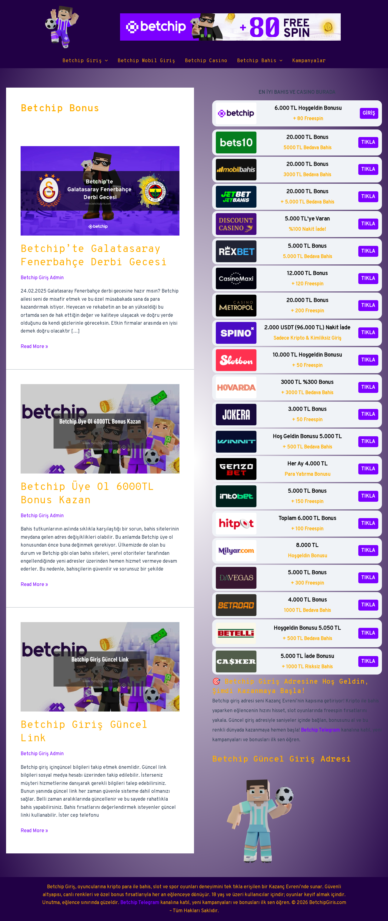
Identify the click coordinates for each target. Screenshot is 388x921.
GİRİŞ (369, 113)
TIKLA (368, 142)
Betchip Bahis (256, 61)
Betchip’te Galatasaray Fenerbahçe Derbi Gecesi (94, 256)
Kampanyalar (309, 61)
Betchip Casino (206, 61)
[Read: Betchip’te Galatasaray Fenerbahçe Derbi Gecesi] (100, 191)
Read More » (34, 347)
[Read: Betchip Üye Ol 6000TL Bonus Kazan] (100, 429)
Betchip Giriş (82, 61)
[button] (105, 61)
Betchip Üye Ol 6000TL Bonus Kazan (87, 494)
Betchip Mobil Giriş (146, 61)
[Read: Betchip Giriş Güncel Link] (100, 667)
